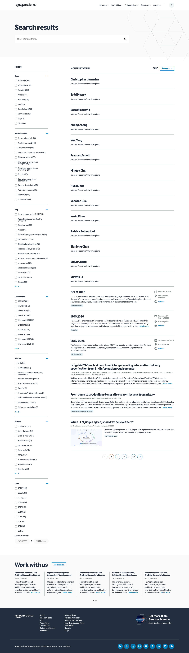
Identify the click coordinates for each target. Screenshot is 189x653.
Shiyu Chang (79, 261)
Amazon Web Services (73, 620)
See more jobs (59, 565)
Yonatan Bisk (79, 201)
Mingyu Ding (78, 170)
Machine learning (76, 306)
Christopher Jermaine (85, 79)
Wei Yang (76, 140)
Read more (144, 326)
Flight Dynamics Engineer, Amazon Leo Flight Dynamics (59, 573)
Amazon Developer (72, 618)
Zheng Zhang (79, 125)
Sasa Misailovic (80, 110)
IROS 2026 (77, 316)
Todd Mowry (78, 94)
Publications (44, 623)
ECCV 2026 (78, 341)
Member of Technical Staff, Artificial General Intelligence (27, 573)
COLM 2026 (78, 292)
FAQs (67, 631)
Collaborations (131, 5)
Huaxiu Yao (77, 186)
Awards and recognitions (74, 623)
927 (133, 457)
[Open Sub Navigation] (108, 5)
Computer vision (76, 354)
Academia (43, 631)
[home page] (26, 4)
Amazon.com (19, 646)
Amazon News (70, 615)
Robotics (74, 330)
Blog (41, 620)
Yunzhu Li (77, 277)
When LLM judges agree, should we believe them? (102, 422)
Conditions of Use (29, 646)
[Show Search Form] (171, 5)
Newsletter (69, 625)
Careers (156, 5)
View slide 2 (96, 600)
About (42, 615)
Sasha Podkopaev (94, 426)
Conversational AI (111, 436)
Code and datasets (47, 628)
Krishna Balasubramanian (79, 426)
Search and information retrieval (81, 411)
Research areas (46, 618)
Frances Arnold (80, 155)
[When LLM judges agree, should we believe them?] (86, 437)
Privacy (38, 646)
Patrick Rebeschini (83, 231)
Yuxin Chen (78, 216)
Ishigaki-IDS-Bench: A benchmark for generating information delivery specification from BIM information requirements (115, 366)
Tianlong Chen (80, 246)
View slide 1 (93, 600)
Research (103, 5)
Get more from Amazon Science (159, 617)
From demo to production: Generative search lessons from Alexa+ (113, 394)
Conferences (45, 625)
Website (161, 301)
